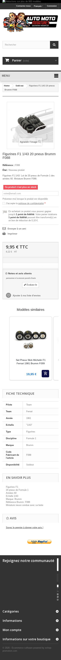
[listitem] (30, 348)
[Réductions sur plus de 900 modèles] (30, 1)
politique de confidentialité (31, 203)
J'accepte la (25, 203)
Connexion (52, 6)
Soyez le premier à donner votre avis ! (24, 527)
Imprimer (12, 233)
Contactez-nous (23, 6)
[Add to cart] (45, 373)
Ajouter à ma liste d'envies (26, 295)
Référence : (8, 165)
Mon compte (12, 630)
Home (7, 86)
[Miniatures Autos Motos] (30, 22)
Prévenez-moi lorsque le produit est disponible (25, 199)
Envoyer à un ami (17, 228)
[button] (6, 352)
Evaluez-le (31, 285)
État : (5, 170)
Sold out (19, 86)
